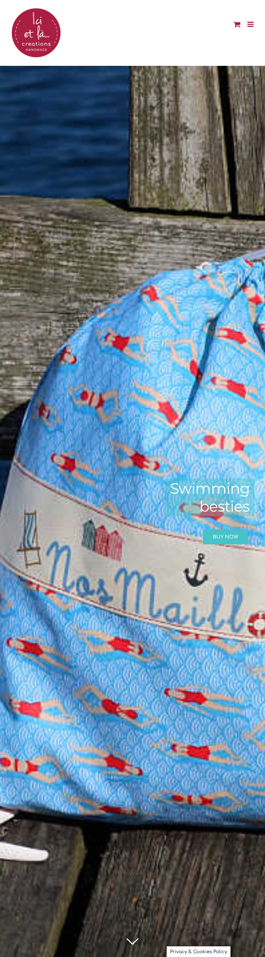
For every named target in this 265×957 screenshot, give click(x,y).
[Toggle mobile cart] (237, 24)
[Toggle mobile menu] (251, 24)
